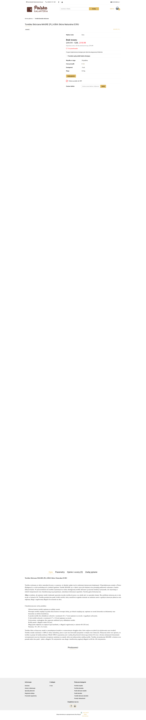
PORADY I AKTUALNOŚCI (91, 15)
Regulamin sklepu (29, 693)
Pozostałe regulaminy (31, 696)
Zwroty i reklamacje (30, 688)
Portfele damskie (78, 688)
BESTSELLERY (59, 15)
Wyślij (103, 86)
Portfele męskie (78, 685)
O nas (51, 685)
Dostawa (27, 685)
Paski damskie (78, 693)
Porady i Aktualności (79, 698)
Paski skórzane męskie (80, 690)
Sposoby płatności (30, 690)
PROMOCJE (49, 15)
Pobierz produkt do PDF (75, 81)
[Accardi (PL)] (73, 659)
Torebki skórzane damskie (81, 696)
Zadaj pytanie (71, 76)
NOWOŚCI (40, 15)
